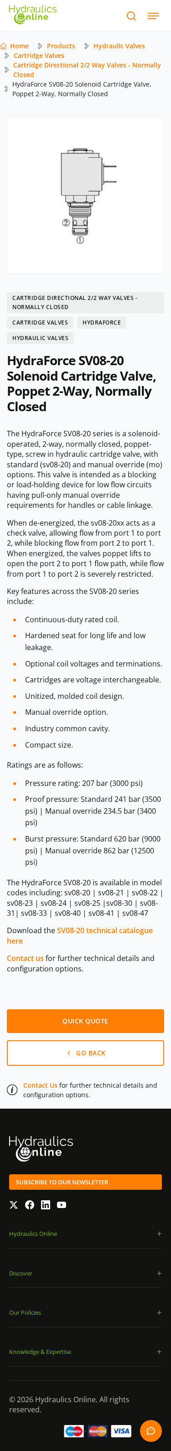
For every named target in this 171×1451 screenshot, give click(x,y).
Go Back (91, 1052)
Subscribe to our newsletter (62, 1182)
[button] (85, 1233)
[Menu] (153, 15)
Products (61, 45)
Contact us (25, 958)
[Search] (131, 16)
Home (19, 45)
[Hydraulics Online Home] (33, 15)
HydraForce (102, 322)
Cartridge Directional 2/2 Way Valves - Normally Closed (87, 70)
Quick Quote (151, 1431)
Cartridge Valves (39, 55)
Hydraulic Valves (119, 45)
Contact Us (40, 1085)
